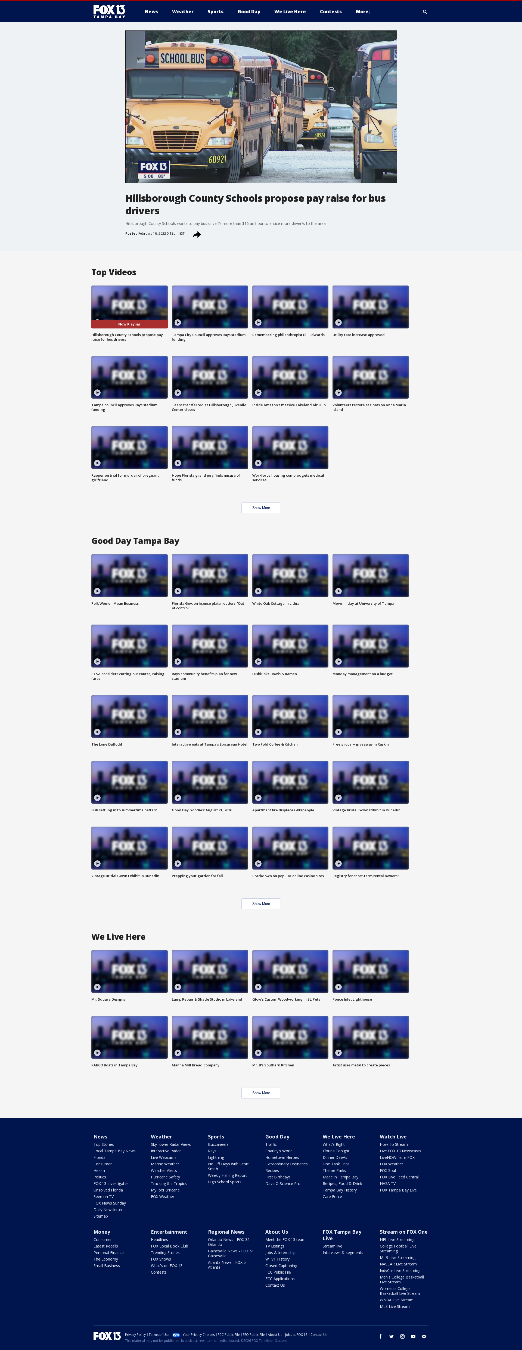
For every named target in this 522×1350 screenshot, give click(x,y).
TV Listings (274, 1246)
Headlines (159, 1239)
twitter (391, 1336)
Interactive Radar (166, 1150)
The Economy (106, 1259)
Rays (212, 1150)
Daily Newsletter (108, 1209)
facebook (380, 1336)
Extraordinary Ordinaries (286, 1163)
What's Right (334, 1144)
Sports (216, 1136)
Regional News (226, 1231)
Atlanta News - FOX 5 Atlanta (227, 1265)
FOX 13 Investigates (111, 1183)
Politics (100, 1177)
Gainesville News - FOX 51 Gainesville (231, 1253)
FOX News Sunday (110, 1203)
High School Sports (224, 1181)
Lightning (216, 1157)
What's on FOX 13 (166, 1265)
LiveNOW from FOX (397, 1157)
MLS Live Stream (395, 1306)
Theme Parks (334, 1170)
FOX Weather (162, 1196)
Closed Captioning (281, 1265)
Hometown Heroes (282, 1157)
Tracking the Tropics (169, 1183)
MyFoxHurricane (165, 1190)
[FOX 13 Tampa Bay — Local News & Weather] (111, 11)
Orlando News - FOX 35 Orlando (229, 1242)
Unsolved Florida (108, 1190)
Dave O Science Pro (282, 1183)
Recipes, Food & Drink (342, 1183)
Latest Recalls (106, 1246)
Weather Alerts (164, 1170)
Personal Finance (109, 1252)
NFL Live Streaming (397, 1239)
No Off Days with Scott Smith (228, 1166)
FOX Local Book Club (169, 1246)
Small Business (107, 1265)
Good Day (277, 1136)
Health (99, 1170)
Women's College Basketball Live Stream (400, 1291)
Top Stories (104, 1144)
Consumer (103, 1163)
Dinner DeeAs (335, 1157)
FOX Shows (161, 1259)
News (100, 1136)
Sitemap (101, 1216)
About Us (276, 1231)
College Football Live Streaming (398, 1248)
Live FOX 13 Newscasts (400, 1150)
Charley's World (279, 1150)
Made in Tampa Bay (340, 1177)
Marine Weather (165, 1163)
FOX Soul (388, 1170)
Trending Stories (165, 1252)
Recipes (272, 1170)
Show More (261, 508)
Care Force (332, 1196)
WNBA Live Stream (397, 1299)
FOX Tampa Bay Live (398, 1190)
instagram (402, 1336)
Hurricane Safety (165, 1177)
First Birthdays (278, 1177)
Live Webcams (163, 1157)
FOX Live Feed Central (399, 1177)
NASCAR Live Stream (398, 1264)
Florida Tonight (336, 1150)
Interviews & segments (343, 1252)
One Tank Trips (336, 1163)
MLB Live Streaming (397, 1257)
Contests (159, 1272)
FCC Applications (280, 1278)
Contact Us (275, 1285)
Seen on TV (104, 1196)
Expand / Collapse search (425, 12)
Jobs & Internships (281, 1252)
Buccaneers (218, 1144)
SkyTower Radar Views (171, 1144)
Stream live (332, 1246)
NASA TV (388, 1183)
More (362, 11)
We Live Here (339, 1136)
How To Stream (394, 1144)
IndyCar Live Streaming (400, 1270)
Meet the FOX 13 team (285, 1239)
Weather (161, 1136)
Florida (99, 1157)
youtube (413, 1336)
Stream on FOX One (404, 1231)
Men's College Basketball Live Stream (402, 1279)
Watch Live (393, 1136)
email (424, 1336)
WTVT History (277, 1259)
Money (102, 1231)
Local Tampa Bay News (115, 1150)
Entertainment (169, 1231)
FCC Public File (278, 1272)
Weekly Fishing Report (227, 1175)
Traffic (271, 1144)
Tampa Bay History (340, 1190)
